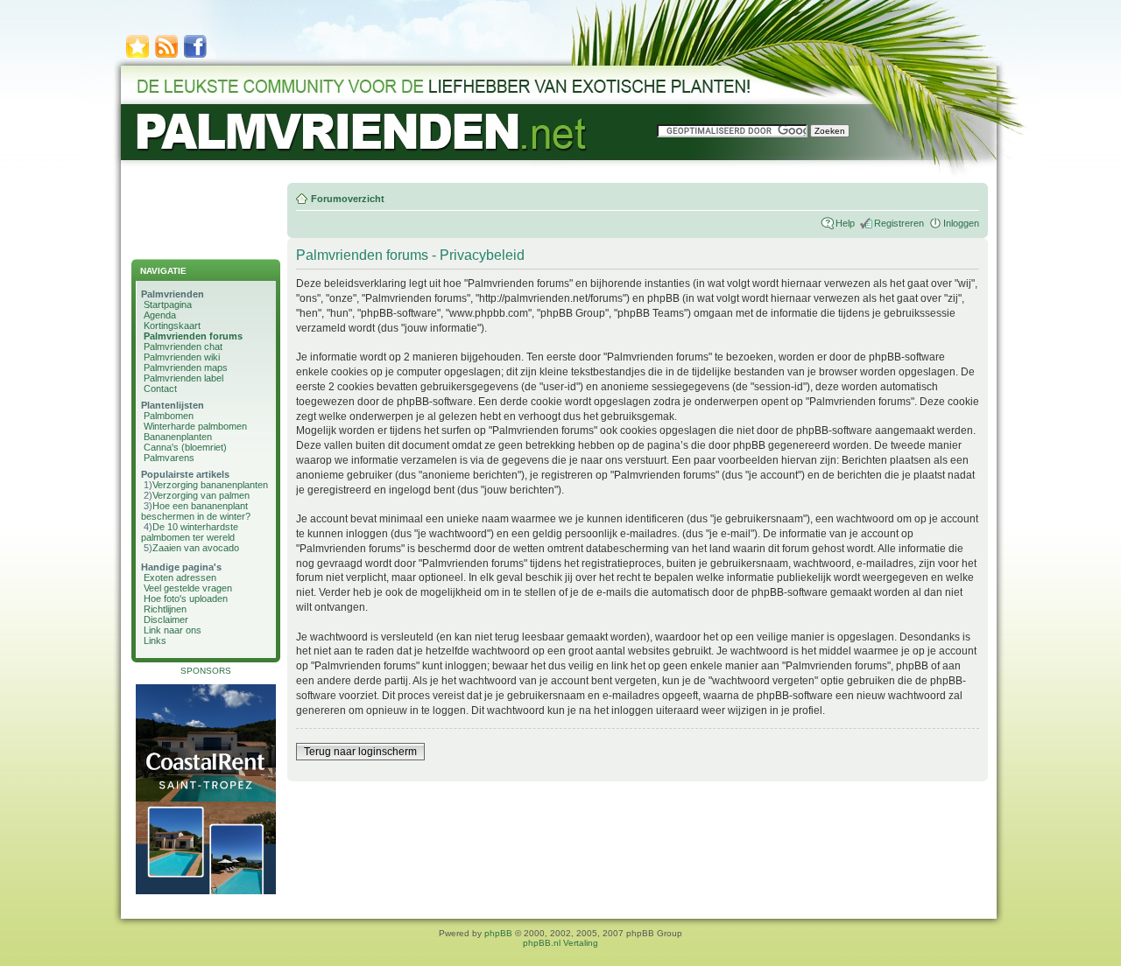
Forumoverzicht (347, 198)
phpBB (498, 933)
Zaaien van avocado (195, 547)
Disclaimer (166, 619)
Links (155, 640)
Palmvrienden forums (193, 336)
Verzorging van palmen (201, 495)
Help (845, 223)
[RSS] (166, 56)
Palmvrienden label (183, 378)
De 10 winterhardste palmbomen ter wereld (189, 532)
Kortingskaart (172, 325)
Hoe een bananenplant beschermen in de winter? (195, 511)
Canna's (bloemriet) (185, 447)
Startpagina (168, 304)
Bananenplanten (178, 436)
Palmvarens (169, 457)
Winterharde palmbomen (195, 426)
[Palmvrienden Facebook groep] (195, 56)
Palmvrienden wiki (182, 357)
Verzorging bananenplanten (210, 485)
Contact (160, 388)
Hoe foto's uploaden (186, 598)
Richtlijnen (165, 609)
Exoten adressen (180, 577)
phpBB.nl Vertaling (560, 943)
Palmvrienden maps (186, 367)
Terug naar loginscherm (360, 752)
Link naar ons (172, 630)
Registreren (899, 223)
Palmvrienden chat (183, 346)
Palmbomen (169, 415)
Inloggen (961, 223)
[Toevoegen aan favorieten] (137, 56)
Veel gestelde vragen (188, 588)
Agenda (160, 315)
